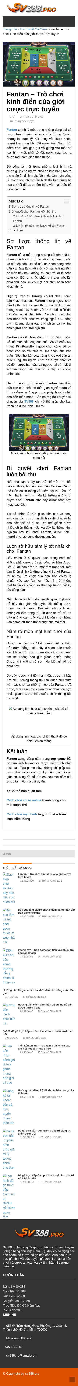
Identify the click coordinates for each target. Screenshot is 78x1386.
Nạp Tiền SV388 (14, 1291)
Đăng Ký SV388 (14, 1286)
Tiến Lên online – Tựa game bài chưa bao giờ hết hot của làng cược (44, 1047)
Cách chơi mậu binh (22, 814)
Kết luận (18, 230)
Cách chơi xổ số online (24, 800)
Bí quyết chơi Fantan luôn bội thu (34, 211)
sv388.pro (32, 1373)
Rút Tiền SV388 (14, 1296)
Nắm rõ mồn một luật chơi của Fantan (41, 225)
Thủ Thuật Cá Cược (34, 29)
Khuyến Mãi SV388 (16, 1301)
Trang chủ (10, 29)
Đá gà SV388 (12, 1310)
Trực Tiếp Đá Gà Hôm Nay (22, 1305)
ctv (12, 117)
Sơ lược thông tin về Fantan (31, 206)
